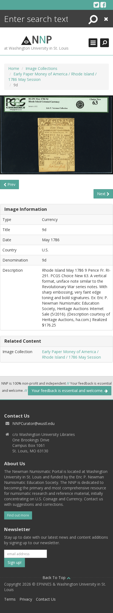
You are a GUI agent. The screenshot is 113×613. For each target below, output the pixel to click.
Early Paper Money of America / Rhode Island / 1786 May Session (71, 354)
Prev (10, 184)
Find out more (18, 515)
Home (13, 68)
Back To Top (55, 577)
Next (102, 193)
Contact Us (46, 599)
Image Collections (41, 68)
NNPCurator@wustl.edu (33, 423)
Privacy (25, 599)
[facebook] (103, 4)
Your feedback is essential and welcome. (68, 390)
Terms (10, 599)
